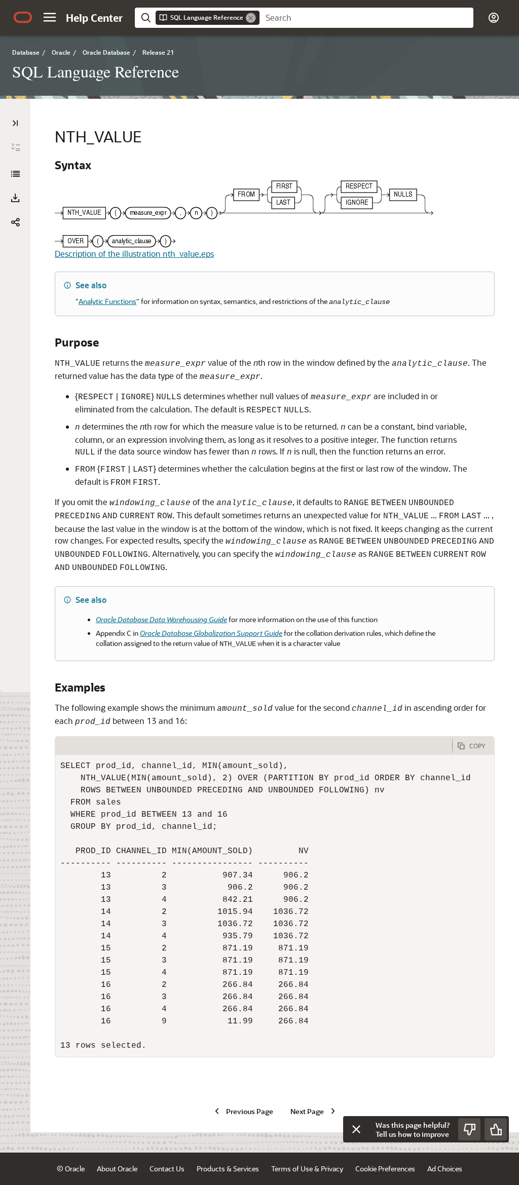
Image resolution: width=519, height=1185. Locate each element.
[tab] (253, 746)
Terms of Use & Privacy (307, 1168)
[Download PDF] (15, 198)
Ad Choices (444, 1168)
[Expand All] (15, 147)
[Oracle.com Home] (22, 17)
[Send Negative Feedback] (469, 1129)
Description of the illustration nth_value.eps (134, 253)
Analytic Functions (107, 301)
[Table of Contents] (15, 123)
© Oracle (71, 1168)
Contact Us (167, 1168)
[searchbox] (366, 18)
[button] (50, 17)
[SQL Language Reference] (15, 174)
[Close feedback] (356, 1129)
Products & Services (228, 1168)
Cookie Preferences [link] (385, 1168)
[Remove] (250, 17)
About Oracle (117, 1168)
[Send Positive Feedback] (496, 1129)
